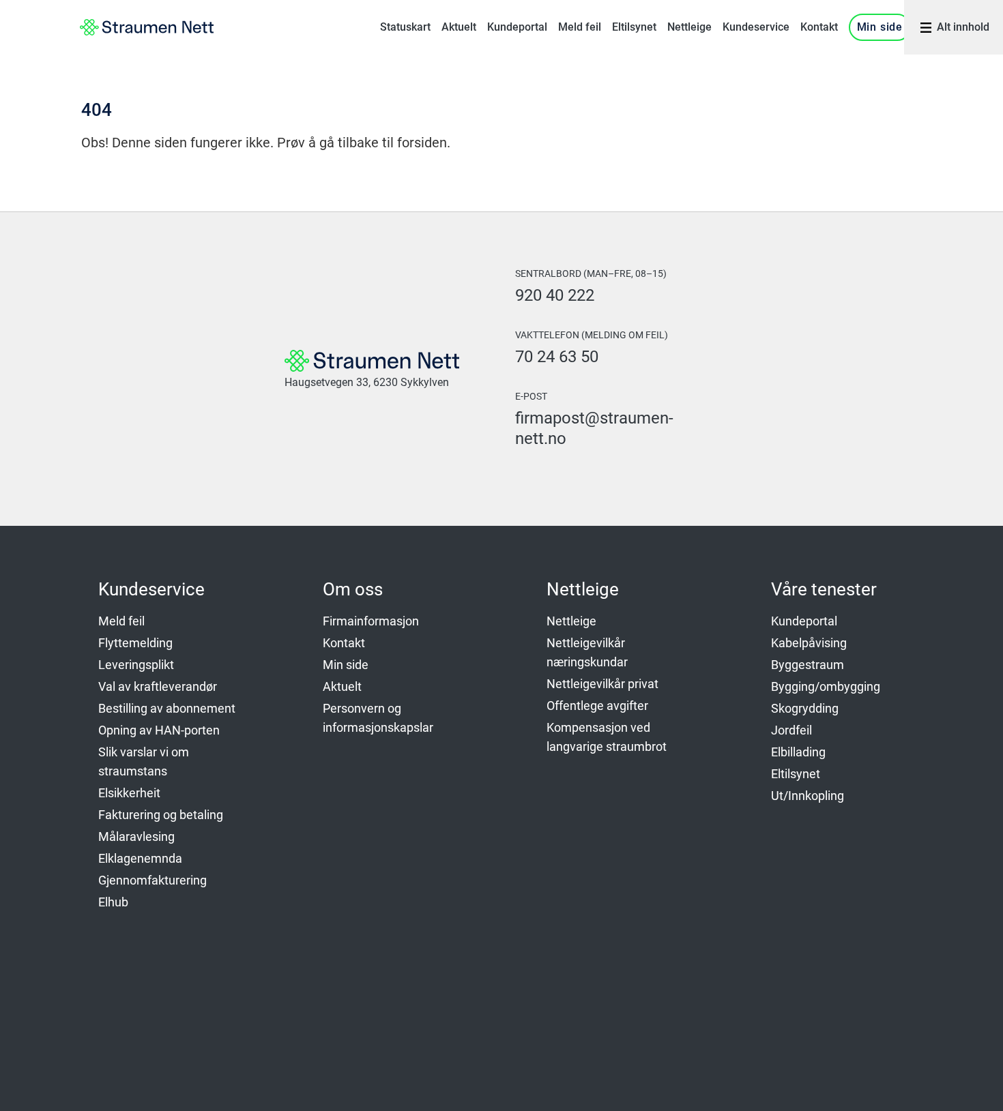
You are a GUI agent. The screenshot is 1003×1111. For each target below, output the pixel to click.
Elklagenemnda (140, 858)
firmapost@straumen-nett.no (594, 428)
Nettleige (689, 27)
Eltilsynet (634, 27)
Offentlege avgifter (597, 705)
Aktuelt (458, 27)
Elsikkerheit (129, 793)
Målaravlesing (136, 836)
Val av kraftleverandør (157, 686)
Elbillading (798, 752)
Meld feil (579, 27)
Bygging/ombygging (825, 686)
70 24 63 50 (556, 356)
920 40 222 (554, 295)
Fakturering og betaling (160, 815)
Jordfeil (791, 730)
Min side (880, 26)
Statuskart (405, 27)
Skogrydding (805, 708)
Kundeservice (756, 27)
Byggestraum (807, 664)
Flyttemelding (135, 643)
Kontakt (819, 27)
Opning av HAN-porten (159, 730)
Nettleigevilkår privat (602, 684)
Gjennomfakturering (152, 880)
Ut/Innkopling (807, 795)
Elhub (113, 902)
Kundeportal (517, 27)
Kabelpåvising (809, 643)
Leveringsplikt (136, 664)
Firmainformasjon (371, 621)
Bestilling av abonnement (166, 708)
